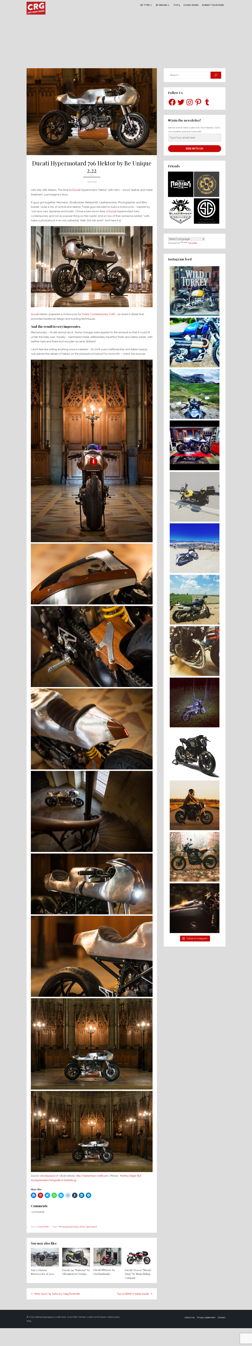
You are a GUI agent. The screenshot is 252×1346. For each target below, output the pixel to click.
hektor (82, 1226)
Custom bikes (43, 1226)
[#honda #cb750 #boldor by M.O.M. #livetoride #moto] (194, 805)
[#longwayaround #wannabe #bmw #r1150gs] (194, 497)
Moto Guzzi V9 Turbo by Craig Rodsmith (57, 1294)
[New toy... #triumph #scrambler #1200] (194, 342)
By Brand (161, 5)
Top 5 (176, 5)
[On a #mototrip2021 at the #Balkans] (194, 394)
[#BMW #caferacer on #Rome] (194, 291)
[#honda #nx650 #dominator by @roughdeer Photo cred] (194, 857)
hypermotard (91, 1226)
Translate (192, 243)
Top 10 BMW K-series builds (133, 1294)
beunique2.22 (67, 1226)
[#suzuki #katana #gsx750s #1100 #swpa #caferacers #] (194, 651)
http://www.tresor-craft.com (92, 1175)
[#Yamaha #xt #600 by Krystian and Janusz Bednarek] (194, 702)
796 (60, 1226)
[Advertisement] (126, 43)
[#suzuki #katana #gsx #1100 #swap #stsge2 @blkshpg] (194, 445)
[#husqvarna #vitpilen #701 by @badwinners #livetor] (194, 754)
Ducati (76, 189)
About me (189, 1317)
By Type (145, 5)
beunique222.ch (49, 1175)
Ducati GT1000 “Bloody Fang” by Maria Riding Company (138, 1273)
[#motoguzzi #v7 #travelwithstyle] (194, 548)
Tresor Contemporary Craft (98, 314)
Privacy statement (206, 1317)
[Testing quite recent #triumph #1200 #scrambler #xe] (194, 599)
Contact (221, 1317)
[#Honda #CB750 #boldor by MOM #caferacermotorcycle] (194, 908)
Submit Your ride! (213, 5)
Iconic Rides (191, 5)
